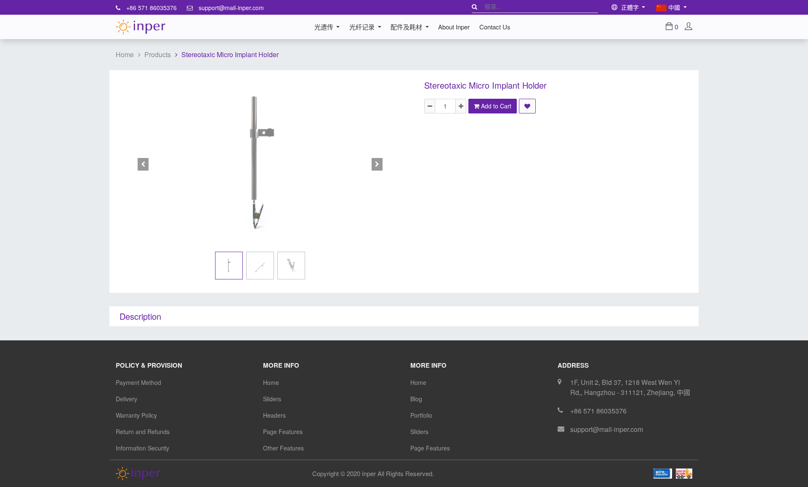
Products (157, 54)
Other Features (283, 448)
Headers (274, 415)
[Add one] (460, 106)
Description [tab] (140, 316)
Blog (416, 399)
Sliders (272, 399)
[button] (143, 164)
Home (125, 54)
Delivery (126, 399)
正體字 (630, 7)
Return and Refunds (143, 431)
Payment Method (138, 382)
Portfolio (421, 415)
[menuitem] (453, 27)
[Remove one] (429, 106)
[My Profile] (688, 27)
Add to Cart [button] (495, 106)
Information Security (142, 448)
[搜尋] (474, 6)
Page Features (283, 431)
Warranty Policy (136, 415)
